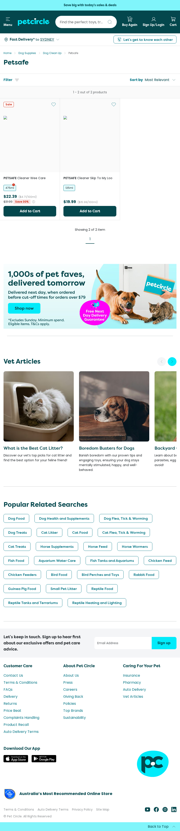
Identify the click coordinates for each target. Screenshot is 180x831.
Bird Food (59, 574)
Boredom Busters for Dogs (106, 448)
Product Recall (16, 724)
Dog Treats (17, 532)
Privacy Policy (82, 809)
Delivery (11, 696)
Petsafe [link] (73, 53)
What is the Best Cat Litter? (33, 448)
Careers (70, 689)
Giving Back (73, 696)
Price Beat (12, 710)
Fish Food (16, 560)
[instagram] (165, 810)
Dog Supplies (27, 53)
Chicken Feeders (22, 574)
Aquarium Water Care (57, 560)
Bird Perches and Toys (100, 574)
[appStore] (16, 761)
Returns (10, 703)
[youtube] (147, 810)
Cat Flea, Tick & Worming (123, 532)
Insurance (131, 675)
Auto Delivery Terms (21, 731)
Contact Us (13, 675)
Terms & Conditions (20, 682)
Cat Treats (17, 546)
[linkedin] (173, 810)
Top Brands (73, 710)
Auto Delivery (134, 689)
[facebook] (156, 810)
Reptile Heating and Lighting (97, 602)
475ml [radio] (9, 188)
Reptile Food (102, 588)
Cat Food (80, 532)
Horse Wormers (135, 546)
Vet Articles (133, 696)
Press (68, 682)
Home (7, 53)
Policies (69, 703)
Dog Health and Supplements (64, 518)
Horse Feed (97, 546)
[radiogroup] (30, 188)
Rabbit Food (143, 574)
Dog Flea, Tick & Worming (126, 518)
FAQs (8, 689)
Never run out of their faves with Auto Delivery (90, 5)
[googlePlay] (44, 761)
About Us (71, 675)
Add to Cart (30, 211)
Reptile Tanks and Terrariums (33, 602)
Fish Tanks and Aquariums (112, 560)
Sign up (164, 643)
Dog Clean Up (52, 53)
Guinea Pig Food (22, 588)
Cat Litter (49, 532)
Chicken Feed (160, 560)
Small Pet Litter (63, 588)
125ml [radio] (69, 188)
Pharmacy (132, 682)
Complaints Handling (21, 717)
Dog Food (16, 518)
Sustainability (74, 717)
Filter (8, 79)
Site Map (102, 809)
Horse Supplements (57, 546)
